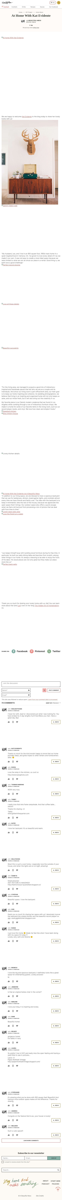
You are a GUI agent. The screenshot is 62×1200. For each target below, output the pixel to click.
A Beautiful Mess (25, 2)
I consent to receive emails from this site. (17, 1162)
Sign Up (53, 1158)
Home (20, 12)
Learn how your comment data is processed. (43, 699)
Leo (19, 606)
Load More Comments (31, 1140)
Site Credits (40, 1196)
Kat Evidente (27, 117)
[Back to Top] (58, 1189)
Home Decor (39, 12)
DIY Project (29, 12)
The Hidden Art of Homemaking (47, 606)
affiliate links (36, 27)
